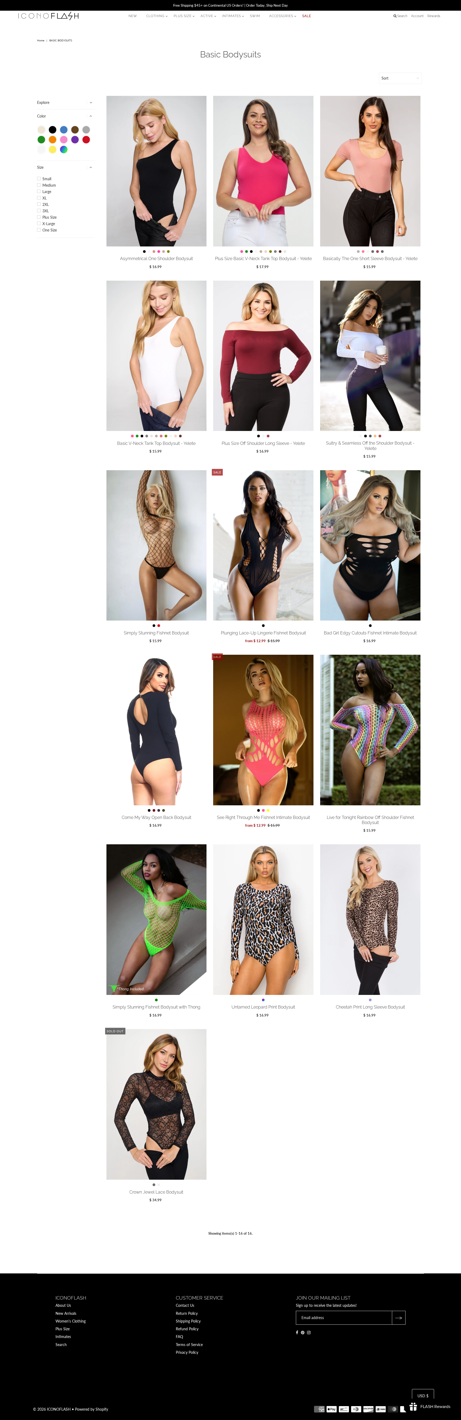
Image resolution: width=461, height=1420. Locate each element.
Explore (43, 102)
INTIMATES (231, 16)
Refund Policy (187, 1329)
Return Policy (187, 1313)
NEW (133, 16)
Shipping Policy (188, 1321)
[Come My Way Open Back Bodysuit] (156, 730)
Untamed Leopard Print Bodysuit (263, 1007)
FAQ (179, 1336)
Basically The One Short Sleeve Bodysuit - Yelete (370, 258)
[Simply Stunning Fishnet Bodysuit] (156, 545)
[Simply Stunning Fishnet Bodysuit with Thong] (156, 919)
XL (44, 198)
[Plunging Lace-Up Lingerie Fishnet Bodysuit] (263, 545)
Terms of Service (189, 1344)
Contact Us (185, 1305)
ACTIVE (207, 16)
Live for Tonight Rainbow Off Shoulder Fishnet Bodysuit (370, 820)
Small (46, 179)
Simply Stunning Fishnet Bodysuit (156, 633)
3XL (45, 211)
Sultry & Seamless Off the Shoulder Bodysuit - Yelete (370, 446)
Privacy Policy (187, 1352)
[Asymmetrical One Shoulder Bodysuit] (156, 171)
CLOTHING (155, 16)
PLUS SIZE (183, 16)
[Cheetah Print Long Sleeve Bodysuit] (370, 919)
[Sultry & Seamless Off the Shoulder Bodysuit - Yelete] (370, 356)
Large (46, 192)
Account (417, 16)
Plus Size (49, 217)
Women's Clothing (70, 1321)
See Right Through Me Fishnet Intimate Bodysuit (263, 817)
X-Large (48, 224)
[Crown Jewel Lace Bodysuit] (156, 1104)
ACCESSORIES (281, 16)
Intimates (63, 1336)
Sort (384, 78)
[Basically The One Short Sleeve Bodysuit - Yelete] (370, 171)
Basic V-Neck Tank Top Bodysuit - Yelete (156, 443)
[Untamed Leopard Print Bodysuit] (263, 919)
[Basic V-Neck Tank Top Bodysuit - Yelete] (156, 356)
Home (40, 40)
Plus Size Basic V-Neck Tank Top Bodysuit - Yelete (263, 258)
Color (41, 116)
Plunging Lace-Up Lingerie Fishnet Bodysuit (263, 633)
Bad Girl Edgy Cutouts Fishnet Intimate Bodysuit (370, 633)
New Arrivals (65, 1313)
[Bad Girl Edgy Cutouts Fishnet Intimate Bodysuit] (370, 545)
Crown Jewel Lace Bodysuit (156, 1192)
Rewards (433, 16)
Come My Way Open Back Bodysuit (156, 817)
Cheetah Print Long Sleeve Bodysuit (370, 1007)
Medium (49, 185)
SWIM (255, 16)
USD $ (423, 1396)
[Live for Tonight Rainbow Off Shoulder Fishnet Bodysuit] (370, 730)
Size (40, 167)
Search (61, 1344)
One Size (49, 230)
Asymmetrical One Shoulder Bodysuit (156, 258)
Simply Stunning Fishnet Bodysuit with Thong (156, 1007)
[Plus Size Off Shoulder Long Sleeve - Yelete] (263, 356)
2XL (45, 204)
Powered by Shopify (91, 1409)
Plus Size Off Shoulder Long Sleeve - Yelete (263, 443)
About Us (63, 1305)
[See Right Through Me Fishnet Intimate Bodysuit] (263, 730)
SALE (306, 16)
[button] (41, 129)
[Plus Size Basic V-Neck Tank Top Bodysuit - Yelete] (263, 171)
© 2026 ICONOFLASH (52, 1409)
